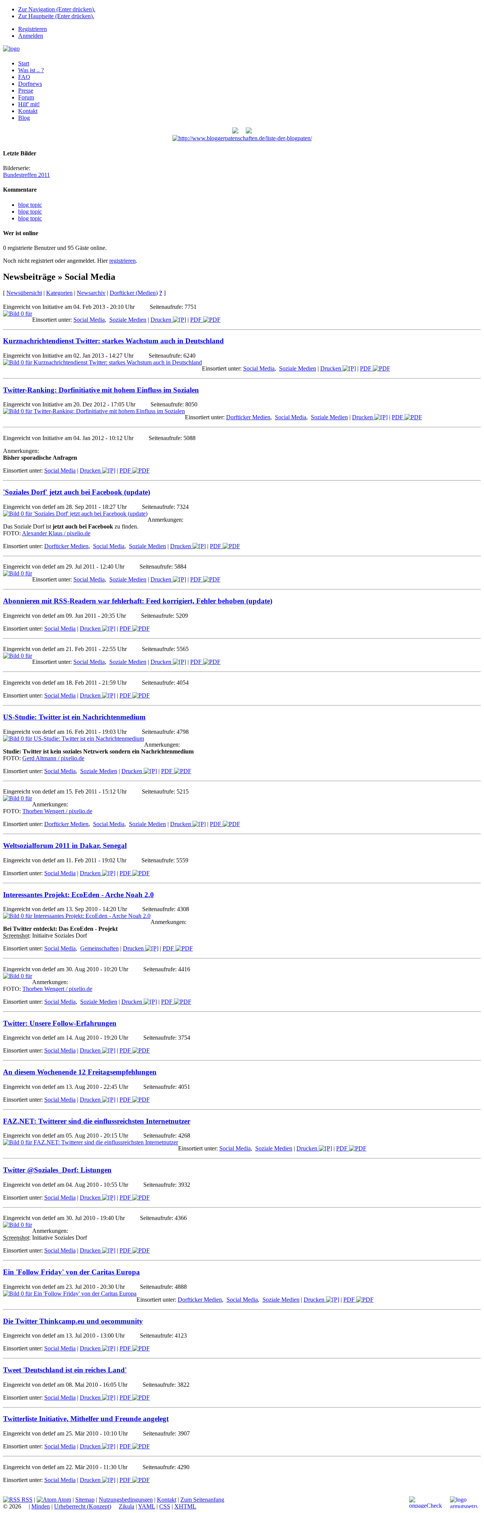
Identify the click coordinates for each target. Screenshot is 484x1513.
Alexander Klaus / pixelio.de (56, 533)
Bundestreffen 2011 (26, 175)
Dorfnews (30, 84)
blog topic (30, 205)
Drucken (161, 319)
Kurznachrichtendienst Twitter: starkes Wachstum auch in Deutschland (113, 341)
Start (23, 63)
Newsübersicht (24, 293)
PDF (196, 319)
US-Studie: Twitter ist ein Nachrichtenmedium (74, 717)
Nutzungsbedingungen (126, 1499)
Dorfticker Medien (248, 417)
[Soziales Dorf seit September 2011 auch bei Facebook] (249, 131)
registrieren (122, 260)
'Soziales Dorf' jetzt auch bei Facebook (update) (76, 492)
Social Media (89, 319)
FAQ (24, 77)
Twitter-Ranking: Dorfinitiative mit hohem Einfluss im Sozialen (101, 390)
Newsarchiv (91, 293)
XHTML (185, 1506)
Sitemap (85, 1499)
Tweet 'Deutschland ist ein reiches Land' (65, 1370)
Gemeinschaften (99, 948)
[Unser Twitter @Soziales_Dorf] (235, 131)
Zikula (126, 1506)
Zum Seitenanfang (202, 1499)
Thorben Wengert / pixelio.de (57, 811)
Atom (63, 1499)
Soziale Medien (127, 319)
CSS (164, 1506)
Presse (25, 90)
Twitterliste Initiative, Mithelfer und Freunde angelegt (86, 1419)
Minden (40, 1506)
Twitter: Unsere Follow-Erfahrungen (59, 1023)
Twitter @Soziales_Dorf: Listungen (57, 1170)
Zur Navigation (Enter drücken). (56, 9)
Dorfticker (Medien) (134, 293)
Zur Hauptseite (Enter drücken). (56, 16)
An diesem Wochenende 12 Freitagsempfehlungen (80, 1072)
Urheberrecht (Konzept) (82, 1506)
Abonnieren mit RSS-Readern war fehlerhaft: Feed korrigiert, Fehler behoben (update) (137, 601)
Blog (24, 118)
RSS (26, 1499)
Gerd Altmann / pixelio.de (53, 758)
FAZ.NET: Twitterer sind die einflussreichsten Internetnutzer (96, 1121)
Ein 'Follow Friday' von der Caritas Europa (71, 1272)
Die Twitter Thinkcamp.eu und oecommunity (73, 1321)
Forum (26, 97)
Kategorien (59, 293)
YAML (146, 1506)
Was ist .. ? (31, 70)
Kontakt (27, 111)
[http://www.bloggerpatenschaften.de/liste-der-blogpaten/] (242, 138)
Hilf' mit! (29, 104)
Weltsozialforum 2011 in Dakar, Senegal (65, 846)
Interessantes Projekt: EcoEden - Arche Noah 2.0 (78, 895)
